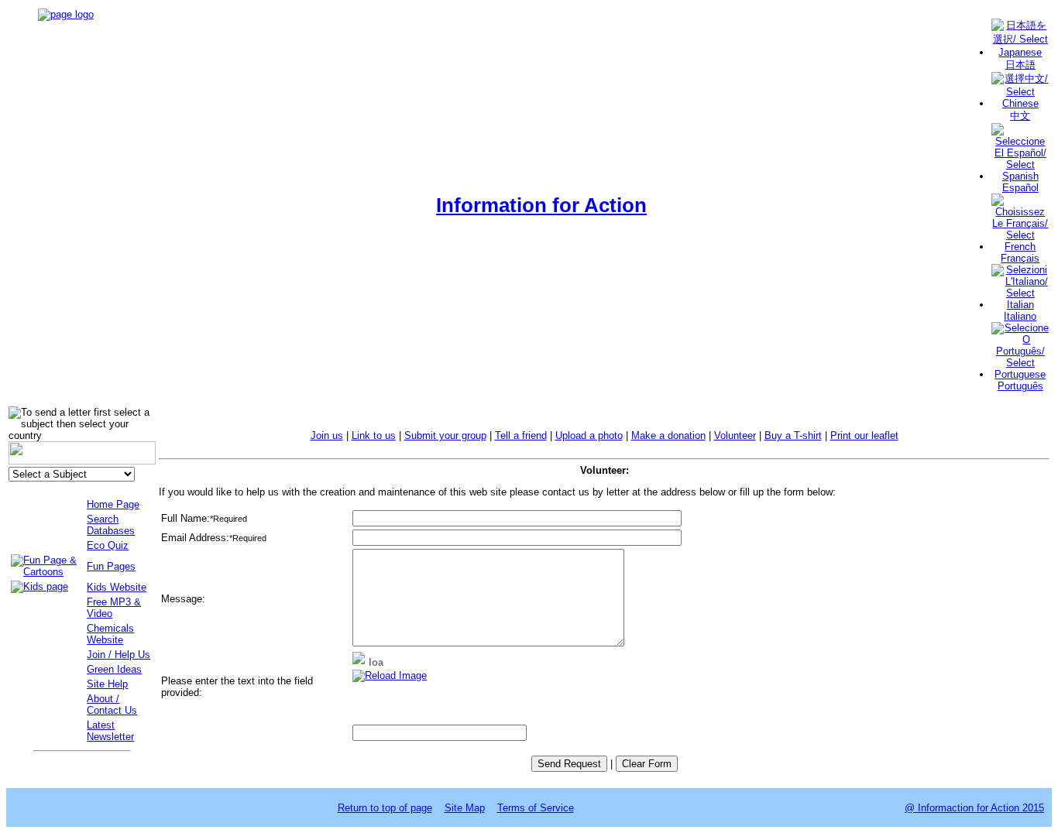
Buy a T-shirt (793, 435)
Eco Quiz (108, 545)
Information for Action (541, 205)
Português (1020, 386)
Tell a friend (521, 435)
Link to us (374, 435)
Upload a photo (589, 435)
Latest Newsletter (110, 730)
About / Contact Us (112, 704)
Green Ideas (114, 669)
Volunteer (735, 435)
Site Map (465, 808)
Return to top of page (385, 808)
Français (1020, 258)
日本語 (1020, 64)
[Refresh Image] (389, 675)
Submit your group (445, 435)
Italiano (1020, 316)
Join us (327, 435)
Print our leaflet (864, 435)
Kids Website (116, 587)
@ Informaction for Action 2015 (974, 808)
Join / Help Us (118, 654)
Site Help (107, 684)
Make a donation (668, 435)
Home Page (113, 504)
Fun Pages (111, 566)
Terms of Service (535, 808)
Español (1020, 188)
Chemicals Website (110, 634)
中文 (1020, 116)
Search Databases (111, 524)
